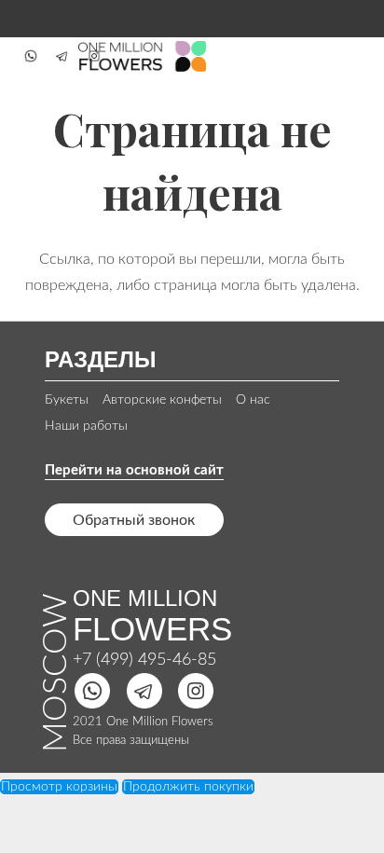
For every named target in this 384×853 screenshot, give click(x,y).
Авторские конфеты (162, 399)
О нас (253, 399)
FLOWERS (152, 629)
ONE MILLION (145, 598)
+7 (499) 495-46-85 (144, 660)
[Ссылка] (31, 56)
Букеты (67, 399)
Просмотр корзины (59, 786)
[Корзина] (348, 56)
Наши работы (86, 426)
